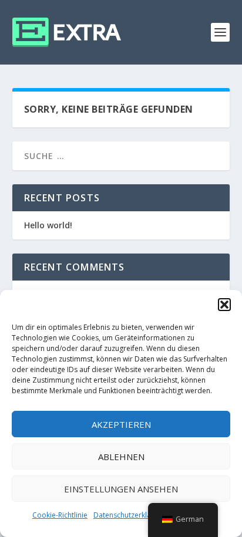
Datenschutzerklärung (129, 515)
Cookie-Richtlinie (60, 515)
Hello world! (48, 225)
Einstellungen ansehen (121, 489)
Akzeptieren (121, 424)
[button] (224, 304)
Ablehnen (121, 456)
